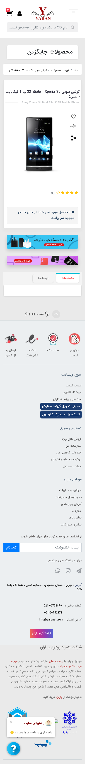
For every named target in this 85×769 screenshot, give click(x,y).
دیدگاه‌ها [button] (43, 278)
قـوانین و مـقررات (70, 490)
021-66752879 (53, 606)
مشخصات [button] (68, 278)
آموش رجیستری (71, 504)
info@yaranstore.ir (51, 620)
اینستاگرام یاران (41, 633)
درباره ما (76, 510)
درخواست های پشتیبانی (66, 459)
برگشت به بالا (38, 314)
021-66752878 (53, 613)
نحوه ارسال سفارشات (69, 497)
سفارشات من (74, 445)
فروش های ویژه (71, 438)
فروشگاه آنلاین (72, 392)
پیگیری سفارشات (71, 524)
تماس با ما (75, 517)
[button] (12, 14)
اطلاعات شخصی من (69, 452)
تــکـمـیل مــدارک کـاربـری (61, 414)
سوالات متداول (72, 466)
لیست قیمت (74, 385)
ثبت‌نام (11, 547)
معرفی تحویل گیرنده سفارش (61, 406)
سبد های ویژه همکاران (67, 399)
